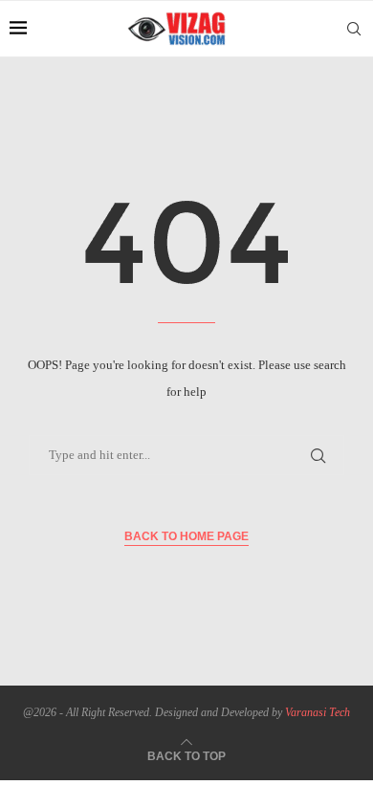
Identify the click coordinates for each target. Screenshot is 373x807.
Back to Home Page (186, 536)
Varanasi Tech (317, 712)
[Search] (353, 28)
